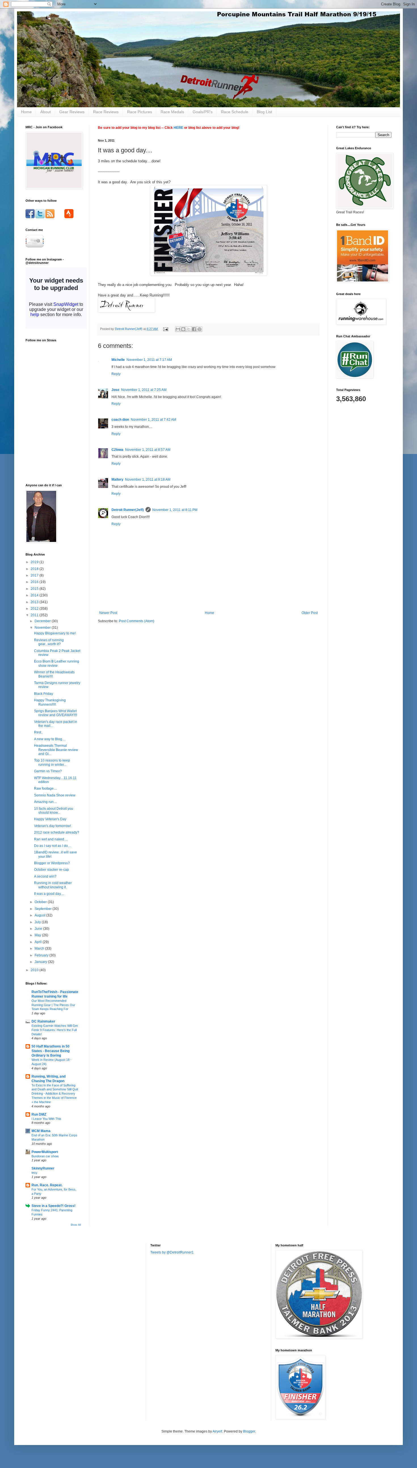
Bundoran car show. (45, 1156)
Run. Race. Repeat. (46, 1185)
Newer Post (108, 613)
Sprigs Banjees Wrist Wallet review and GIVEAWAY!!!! (55, 713)
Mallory (117, 479)
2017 (35, 575)
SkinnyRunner (42, 1168)
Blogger (249, 1431)
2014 (35, 595)
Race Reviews (106, 112)
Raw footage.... (45, 788)
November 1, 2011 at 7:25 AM (144, 390)
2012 (35, 609)
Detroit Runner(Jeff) (127, 510)
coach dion (120, 420)
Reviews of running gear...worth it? (49, 642)
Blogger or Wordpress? (52, 863)
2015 (35, 589)
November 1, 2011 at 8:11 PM (174, 510)
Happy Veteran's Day (50, 819)
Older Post (310, 613)
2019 (35, 562)
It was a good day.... (49, 894)
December (43, 621)
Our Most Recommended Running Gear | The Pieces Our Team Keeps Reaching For (53, 1005)
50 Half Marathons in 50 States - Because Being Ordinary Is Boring (50, 1050)
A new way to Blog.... (50, 739)
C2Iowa (117, 450)
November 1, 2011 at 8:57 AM (147, 450)
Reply (116, 374)
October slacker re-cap (51, 870)
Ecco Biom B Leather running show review (56, 663)
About (45, 112)
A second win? (45, 876)
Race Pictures (139, 112)
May (38, 935)
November (43, 628)
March (40, 948)
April (39, 942)
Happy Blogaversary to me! (55, 633)
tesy (34, 1172)
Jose (115, 390)
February (42, 955)
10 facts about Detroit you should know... (53, 811)
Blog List (264, 112)
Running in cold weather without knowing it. (53, 885)
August (40, 915)
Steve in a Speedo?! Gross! (53, 1206)
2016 (35, 582)
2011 (35, 615)
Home (26, 112)
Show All (76, 1224)
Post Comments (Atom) (136, 621)
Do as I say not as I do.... (52, 846)
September (43, 909)
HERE (178, 128)
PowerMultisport (44, 1152)
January (41, 962)
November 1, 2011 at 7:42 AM (153, 420)
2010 (35, 970)
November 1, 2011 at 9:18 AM (147, 479)
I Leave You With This (46, 1118)
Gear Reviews (72, 112)
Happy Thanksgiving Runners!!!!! (50, 702)
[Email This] (178, 329)
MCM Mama (40, 1131)
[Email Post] (165, 329)
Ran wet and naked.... (51, 839)
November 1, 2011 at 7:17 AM (149, 360)
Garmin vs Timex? (48, 771)
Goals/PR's (202, 112)
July (38, 922)
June (39, 929)
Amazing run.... (45, 802)
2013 (35, 602)
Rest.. (38, 732)
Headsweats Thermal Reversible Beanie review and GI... (56, 750)
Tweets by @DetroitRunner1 (172, 1252)
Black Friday (43, 694)
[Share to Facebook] (194, 329)
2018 (35, 569)
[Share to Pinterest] (199, 329)
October (41, 902)
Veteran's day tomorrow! (52, 826)
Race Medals (172, 112)
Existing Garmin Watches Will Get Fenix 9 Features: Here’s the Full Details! (54, 1030)
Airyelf (217, 1431)
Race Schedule (234, 112)
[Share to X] (188, 329)
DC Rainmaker (43, 1021)
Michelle (118, 360)
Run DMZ (38, 1114)
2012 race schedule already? (56, 832)
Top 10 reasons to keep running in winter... (52, 762)
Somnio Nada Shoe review (54, 795)
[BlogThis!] (183, 329)
